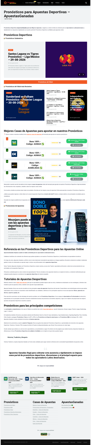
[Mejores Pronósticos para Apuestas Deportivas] (10, 2)
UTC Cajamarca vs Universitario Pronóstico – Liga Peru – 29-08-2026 (55, 114)
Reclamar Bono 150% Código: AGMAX (77, 152)
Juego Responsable (64, 442)
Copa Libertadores (48, 309)
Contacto (85, 442)
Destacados (46, 2)
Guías (63, 2)
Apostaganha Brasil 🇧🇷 (67, 405)
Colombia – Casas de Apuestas (40, 416)
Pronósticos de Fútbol (45, 82)
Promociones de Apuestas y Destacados (43, 407)
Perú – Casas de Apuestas (39, 421)
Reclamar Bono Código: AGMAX (77, 174)
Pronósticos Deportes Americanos (12, 412)
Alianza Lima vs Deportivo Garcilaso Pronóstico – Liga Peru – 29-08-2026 (56, 122)
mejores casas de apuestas (34, 134)
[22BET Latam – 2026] (14, 179)
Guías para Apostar (22, 282)
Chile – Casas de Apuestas (39, 414)
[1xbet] (45, 222)
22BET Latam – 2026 (78, 377)
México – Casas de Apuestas (40, 419)
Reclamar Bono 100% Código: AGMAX (77, 141)
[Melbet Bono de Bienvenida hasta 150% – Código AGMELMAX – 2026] (14, 167)
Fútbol (38, 2)
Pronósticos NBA (8, 407)
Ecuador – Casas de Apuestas (40, 412)
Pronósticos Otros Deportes (11, 414)
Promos (58, 2)
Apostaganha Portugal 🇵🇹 (68, 407)
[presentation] (79, 74)
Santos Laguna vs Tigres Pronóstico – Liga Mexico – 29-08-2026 (23, 56)
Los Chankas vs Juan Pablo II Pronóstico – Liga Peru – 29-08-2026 (55, 106)
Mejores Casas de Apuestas (40, 405)
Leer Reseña (77, 145)
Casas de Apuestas (30, 2)
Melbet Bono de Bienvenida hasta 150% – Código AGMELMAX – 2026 (58, 379)
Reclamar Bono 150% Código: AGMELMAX (77, 163)
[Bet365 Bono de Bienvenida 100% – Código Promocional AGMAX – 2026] (14, 145)
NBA (52, 2)
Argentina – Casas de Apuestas (40, 409)
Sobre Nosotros (55, 442)
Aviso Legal (73, 442)
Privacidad (79, 442)
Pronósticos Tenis (8, 409)
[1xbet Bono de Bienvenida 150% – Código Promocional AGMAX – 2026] (14, 156)
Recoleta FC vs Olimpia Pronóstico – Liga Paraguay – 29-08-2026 (56, 99)
